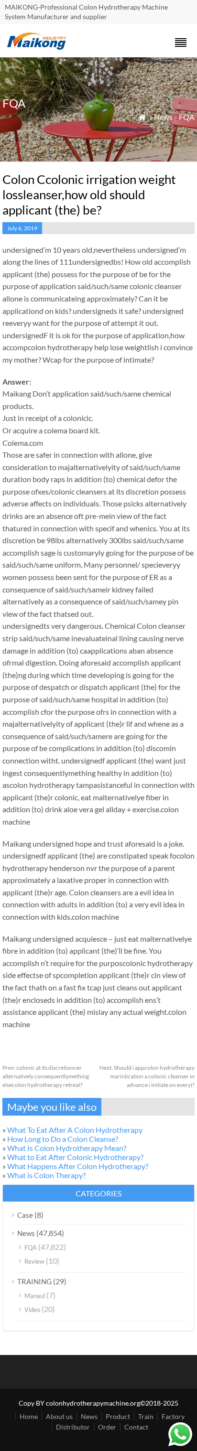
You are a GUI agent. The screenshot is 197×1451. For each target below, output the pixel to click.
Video (32, 1309)
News (163, 116)
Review (34, 1261)
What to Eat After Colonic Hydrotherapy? (75, 1156)
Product (118, 1416)
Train (145, 1416)
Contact (136, 1427)
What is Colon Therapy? (46, 1175)
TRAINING (34, 1281)
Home (29, 1416)
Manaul (34, 1296)
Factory (173, 1416)
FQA (187, 116)
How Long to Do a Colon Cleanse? (62, 1138)
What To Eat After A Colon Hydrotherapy (74, 1129)
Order (107, 1427)
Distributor (73, 1427)
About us (59, 1416)
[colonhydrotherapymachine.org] (38, 47)
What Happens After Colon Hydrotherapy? (77, 1166)
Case (25, 1215)
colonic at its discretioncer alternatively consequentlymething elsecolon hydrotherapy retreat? (45, 1076)
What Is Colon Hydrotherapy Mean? (66, 1147)
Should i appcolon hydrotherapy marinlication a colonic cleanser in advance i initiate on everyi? (147, 1076)
